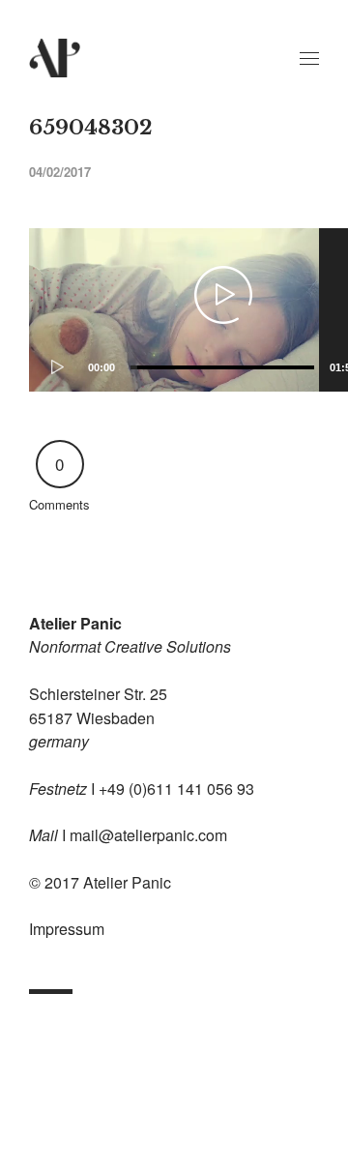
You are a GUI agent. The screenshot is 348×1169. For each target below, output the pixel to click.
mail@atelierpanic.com (148, 835)
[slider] (222, 367)
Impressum (66, 929)
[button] (223, 295)
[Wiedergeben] (53, 367)
